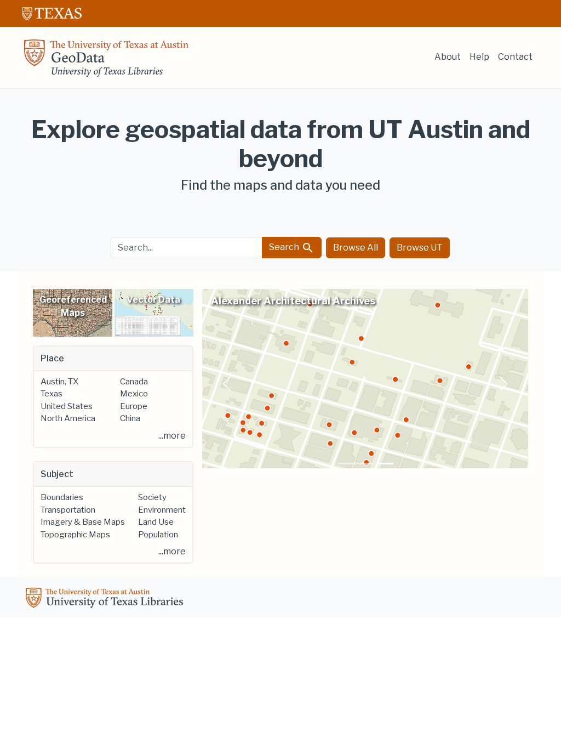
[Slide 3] (385, 463)
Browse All (355, 247)
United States (67, 406)
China (130, 418)
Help (479, 57)
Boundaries (62, 497)
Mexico (134, 394)
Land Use (156, 522)
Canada (134, 382)
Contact (515, 57)
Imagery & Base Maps (83, 522)
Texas (51, 394)
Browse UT (420, 247)
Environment (162, 510)
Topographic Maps (75, 535)
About (447, 57)
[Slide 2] (365, 463)
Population (158, 535)
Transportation (68, 510)
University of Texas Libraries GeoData (106, 61)
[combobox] (186, 247)
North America (68, 418)
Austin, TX (59, 382)
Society (152, 497)
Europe (133, 406)
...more (172, 435)
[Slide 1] (345, 463)
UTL (106, 599)
